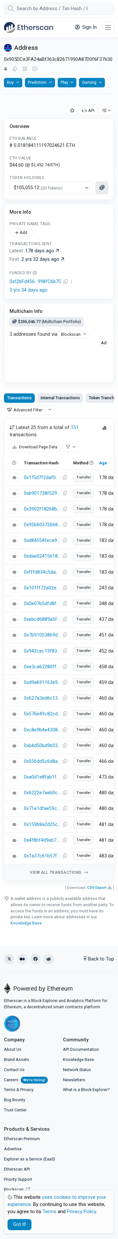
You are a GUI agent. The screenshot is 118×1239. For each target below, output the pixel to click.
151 (75, 427)
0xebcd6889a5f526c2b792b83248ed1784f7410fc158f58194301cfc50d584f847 (42, 619)
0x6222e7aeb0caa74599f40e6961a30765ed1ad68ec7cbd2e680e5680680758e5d (42, 793)
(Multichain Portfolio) (49, 321)
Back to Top (101, 959)
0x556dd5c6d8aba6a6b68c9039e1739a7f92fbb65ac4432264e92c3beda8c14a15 (42, 761)
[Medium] (22, 959)
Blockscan (71, 334)
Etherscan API (17, 1169)
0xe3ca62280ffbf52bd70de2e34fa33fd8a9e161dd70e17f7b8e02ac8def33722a (42, 667)
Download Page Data (37, 446)
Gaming (89, 82)
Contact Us (14, 1069)
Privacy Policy (81, 1211)
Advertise (13, 1148)
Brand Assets (16, 1059)
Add (23, 232)
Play (64, 82)
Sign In (89, 27)
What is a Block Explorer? (86, 1089)
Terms (9, 1089)
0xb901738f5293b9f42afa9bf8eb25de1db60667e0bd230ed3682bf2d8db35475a (42, 493)
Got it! (19, 1224)
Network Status (77, 1069)
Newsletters (74, 1079)
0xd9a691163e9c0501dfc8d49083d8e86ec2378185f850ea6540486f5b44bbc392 (42, 682)
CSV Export (97, 887)
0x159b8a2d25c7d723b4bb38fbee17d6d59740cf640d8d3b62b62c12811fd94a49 (42, 824)
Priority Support (18, 1179)
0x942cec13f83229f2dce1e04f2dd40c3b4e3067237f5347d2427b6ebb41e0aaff (42, 651)
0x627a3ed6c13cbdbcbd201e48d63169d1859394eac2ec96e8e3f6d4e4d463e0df (42, 698)
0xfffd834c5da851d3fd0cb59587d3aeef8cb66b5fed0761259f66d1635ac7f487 (42, 572)
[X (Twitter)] (9, 959)
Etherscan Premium (22, 1138)
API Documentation (81, 1049)
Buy (10, 82)
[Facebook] (35, 959)
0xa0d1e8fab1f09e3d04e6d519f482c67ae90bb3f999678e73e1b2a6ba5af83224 (42, 777)
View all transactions (56, 872)
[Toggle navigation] (108, 28)
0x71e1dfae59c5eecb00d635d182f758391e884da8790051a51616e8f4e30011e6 (42, 808)
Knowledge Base (26, 923)
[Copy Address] (15, 69)
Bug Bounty (14, 1099)
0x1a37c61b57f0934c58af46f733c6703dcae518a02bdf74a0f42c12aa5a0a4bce (42, 856)
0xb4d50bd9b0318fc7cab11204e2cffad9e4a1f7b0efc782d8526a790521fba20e (42, 745)
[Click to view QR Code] (25, 69)
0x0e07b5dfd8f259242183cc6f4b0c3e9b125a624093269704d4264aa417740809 (42, 603)
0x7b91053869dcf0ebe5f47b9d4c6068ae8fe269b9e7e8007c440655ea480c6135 (42, 635)
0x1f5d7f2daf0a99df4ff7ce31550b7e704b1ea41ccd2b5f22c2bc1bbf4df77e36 (42, 477)
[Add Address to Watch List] (72, 111)
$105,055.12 (38, 187)
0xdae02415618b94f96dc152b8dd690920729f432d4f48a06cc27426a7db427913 (42, 556)
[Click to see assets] (101, 187)
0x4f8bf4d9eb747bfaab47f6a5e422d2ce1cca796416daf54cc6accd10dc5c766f (42, 840)
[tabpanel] (59, 650)
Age (103, 462)
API (91, 110)
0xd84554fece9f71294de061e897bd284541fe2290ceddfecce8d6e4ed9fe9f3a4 (42, 540)
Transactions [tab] (19, 397)
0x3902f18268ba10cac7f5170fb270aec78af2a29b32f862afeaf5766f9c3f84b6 (42, 509)
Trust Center (15, 1109)
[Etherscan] (28, 27)
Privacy (26, 1089)
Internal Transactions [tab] (60, 397)
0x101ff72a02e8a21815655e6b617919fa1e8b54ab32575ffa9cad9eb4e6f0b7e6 (42, 588)
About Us (12, 1049)
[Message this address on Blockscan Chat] (34, 69)
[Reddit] (48, 959)
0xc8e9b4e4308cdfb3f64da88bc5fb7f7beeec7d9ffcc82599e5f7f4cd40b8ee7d (42, 730)
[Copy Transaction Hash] (65, 477)
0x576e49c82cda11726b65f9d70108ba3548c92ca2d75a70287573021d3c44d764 (42, 714)
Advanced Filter (27, 409)
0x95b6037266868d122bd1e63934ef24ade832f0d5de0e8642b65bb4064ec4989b (42, 525)
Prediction (37, 82)
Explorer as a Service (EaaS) (29, 1159)
